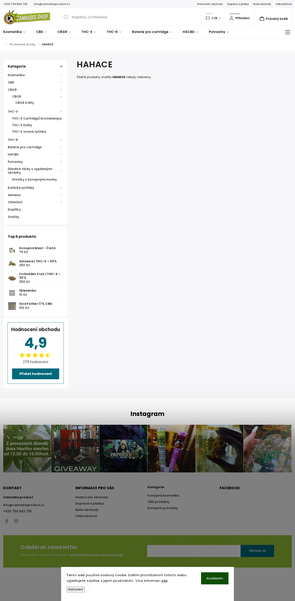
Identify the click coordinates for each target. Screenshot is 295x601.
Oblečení (15, 202)
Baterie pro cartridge (25, 147)
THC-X (13, 111)
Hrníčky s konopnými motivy (34, 179)
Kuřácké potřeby (21, 188)
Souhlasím (214, 578)
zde (164, 580)
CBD (11, 82)
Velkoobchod (284, 4)
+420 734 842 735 (17, 511)
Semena (14, 195)
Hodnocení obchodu (210, 4)
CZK (214, 18)
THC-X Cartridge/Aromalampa (37, 118)
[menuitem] (17, 32)
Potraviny (15, 162)
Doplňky (14, 209)
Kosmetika (16, 75)
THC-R (13, 140)
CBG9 (12, 90)
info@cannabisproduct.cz (23, 505)
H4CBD (13, 154)
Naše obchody (262, 4)
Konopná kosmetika (163, 495)
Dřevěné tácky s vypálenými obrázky (30, 171)
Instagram (16, 521)
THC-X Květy (22, 125)
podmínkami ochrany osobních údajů (96, 555)
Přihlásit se (257, 551)
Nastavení (75, 589)
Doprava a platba (238, 4)
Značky (13, 217)
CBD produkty (158, 502)
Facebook (6, 521)
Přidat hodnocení (35, 373)
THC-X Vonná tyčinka (29, 131)
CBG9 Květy (24, 103)
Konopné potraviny (163, 508)
